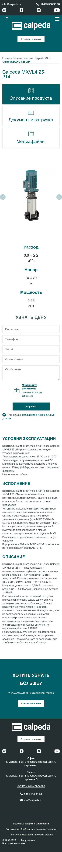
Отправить (31, 406)
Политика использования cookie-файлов (31, 834)
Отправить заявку (31, 39)
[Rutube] (39, 10)
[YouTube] (57, 10)
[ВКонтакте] (4, 10)
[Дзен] (21, 10)
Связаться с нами (31, 703)
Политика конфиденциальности (31, 823)
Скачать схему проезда (31, 785)
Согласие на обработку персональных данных (31, 829)
